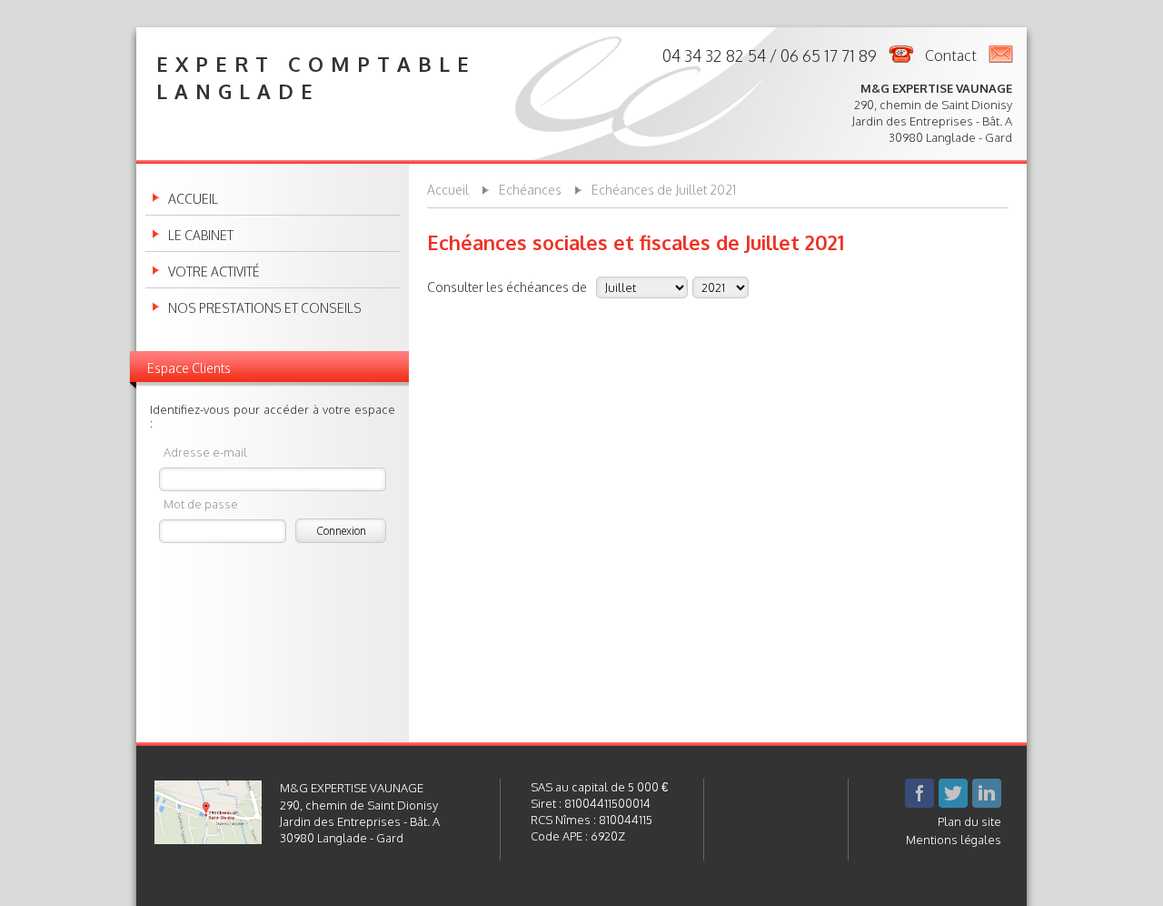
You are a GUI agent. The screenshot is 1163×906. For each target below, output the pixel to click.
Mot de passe (201, 503)
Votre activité (214, 272)
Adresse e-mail (205, 451)
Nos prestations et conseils (265, 308)
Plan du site (969, 821)
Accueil (193, 199)
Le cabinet (201, 235)
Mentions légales (953, 839)
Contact (951, 55)
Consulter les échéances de (507, 286)
